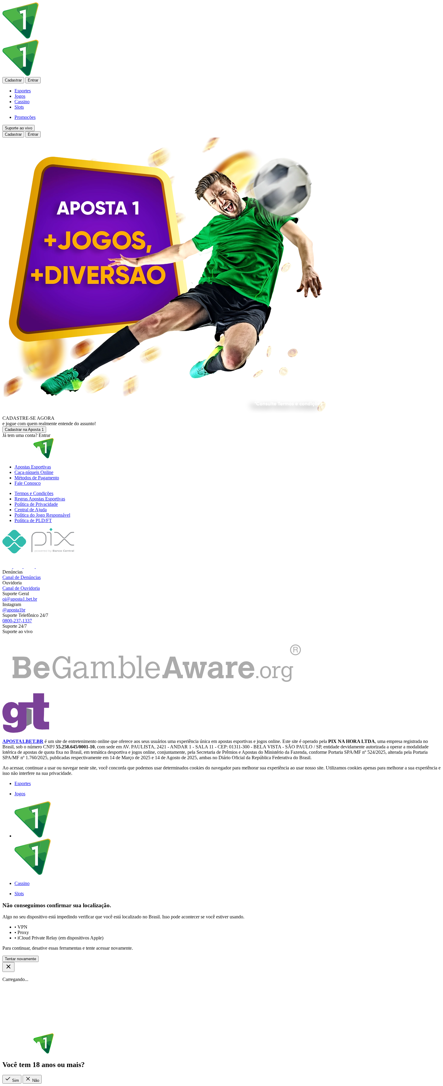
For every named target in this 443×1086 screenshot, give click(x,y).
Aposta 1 (24, 429)
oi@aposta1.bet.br (19, 599)
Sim (15, 1080)
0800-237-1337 (17, 620)
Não (35, 1080)
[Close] (8, 967)
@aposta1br (13, 609)
